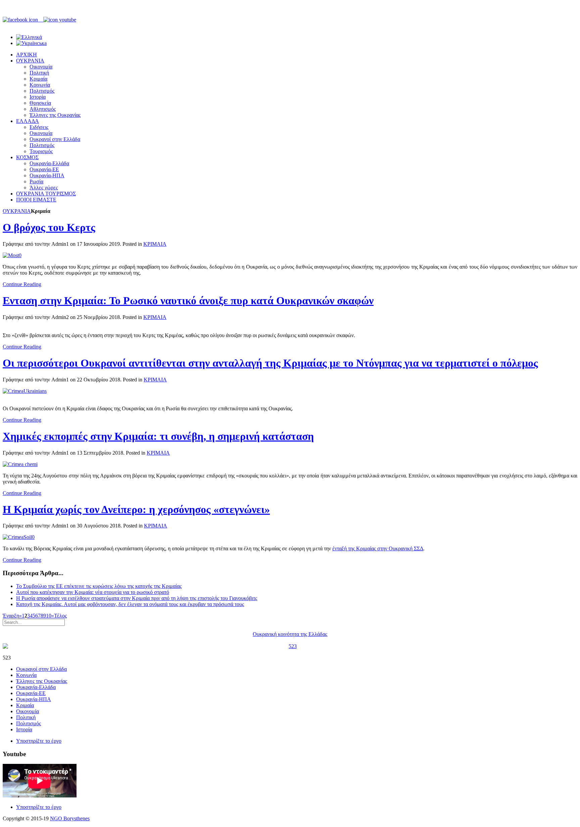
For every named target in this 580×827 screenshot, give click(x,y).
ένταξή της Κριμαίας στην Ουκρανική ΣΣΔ (377, 548)
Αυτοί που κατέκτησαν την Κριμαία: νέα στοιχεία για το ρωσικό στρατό (92, 592)
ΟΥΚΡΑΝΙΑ (17, 211)
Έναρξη (11, 615)
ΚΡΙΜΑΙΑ (154, 244)
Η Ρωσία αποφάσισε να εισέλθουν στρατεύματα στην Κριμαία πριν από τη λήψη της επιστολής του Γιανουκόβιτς (136, 598)
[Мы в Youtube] (59, 19)
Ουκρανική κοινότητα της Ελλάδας (290, 634)
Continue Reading (22, 284)
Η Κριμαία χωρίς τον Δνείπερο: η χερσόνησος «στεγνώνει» (136, 509)
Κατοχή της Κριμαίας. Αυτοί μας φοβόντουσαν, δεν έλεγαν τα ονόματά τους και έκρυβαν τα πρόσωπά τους (130, 604)
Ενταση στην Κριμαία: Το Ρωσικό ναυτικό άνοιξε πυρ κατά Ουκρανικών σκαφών (188, 300)
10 (48, 615)
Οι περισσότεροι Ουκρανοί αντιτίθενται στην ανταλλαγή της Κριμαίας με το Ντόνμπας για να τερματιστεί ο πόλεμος (270, 363)
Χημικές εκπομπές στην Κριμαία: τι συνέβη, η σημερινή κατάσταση (158, 436)
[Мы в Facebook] (23, 19)
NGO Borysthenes (70, 818)
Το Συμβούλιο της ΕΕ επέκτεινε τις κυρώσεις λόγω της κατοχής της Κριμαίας (99, 586)
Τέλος (60, 615)
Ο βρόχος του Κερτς (49, 227)
